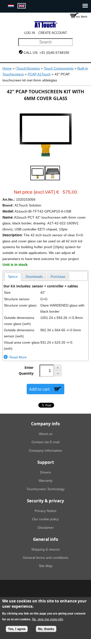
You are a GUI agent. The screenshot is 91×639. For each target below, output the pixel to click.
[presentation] (13, 277)
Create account (52, 33)
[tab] (12, 276)
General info (45, 539)
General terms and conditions (45, 558)
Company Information (45, 450)
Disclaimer (46, 527)
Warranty (45, 480)
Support (45, 462)
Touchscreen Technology (45, 489)
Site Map (45, 566)
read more (18, 357)
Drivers (45, 472)
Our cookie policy (45, 519)
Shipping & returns (45, 549)
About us (45, 434)
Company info (45, 423)
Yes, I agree (16, 629)
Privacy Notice (46, 511)
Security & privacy (45, 501)
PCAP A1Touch (39, 74)
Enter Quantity (26, 370)
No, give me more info (47, 619)
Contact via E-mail (45, 442)
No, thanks (46, 629)
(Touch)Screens (28, 68)
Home (7, 68)
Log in (29, 33)
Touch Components (59, 68)
